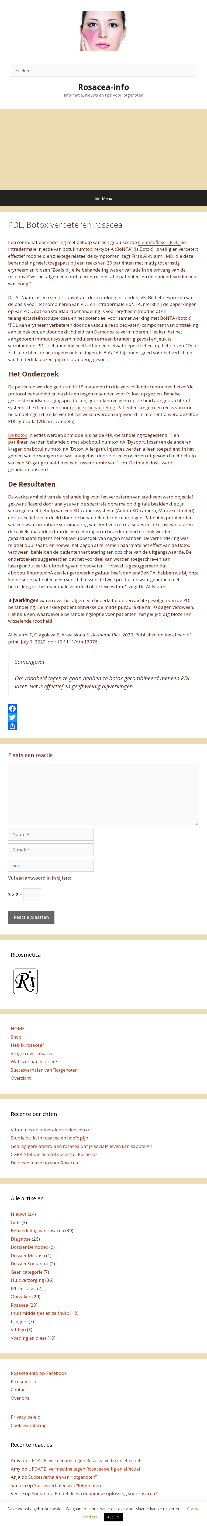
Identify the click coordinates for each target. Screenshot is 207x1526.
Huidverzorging (27, 1280)
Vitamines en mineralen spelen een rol (51, 1130)
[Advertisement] (103, 149)
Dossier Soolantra (30, 1263)
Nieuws (19, 1214)
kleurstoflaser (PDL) (159, 242)
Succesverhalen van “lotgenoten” (45, 1070)
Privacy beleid (26, 1417)
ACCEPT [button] (113, 1517)
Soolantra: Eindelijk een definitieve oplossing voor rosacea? (94, 1493)
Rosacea (19, 1305)
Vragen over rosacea (32, 1053)
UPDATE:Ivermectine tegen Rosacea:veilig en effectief (84, 1460)
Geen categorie (27, 1272)
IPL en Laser (23, 1288)
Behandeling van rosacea (37, 1230)
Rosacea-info (103, 87)
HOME (18, 1028)
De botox (17, 435)
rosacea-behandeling (92, 407)
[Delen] (103, 726)
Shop (16, 1037)
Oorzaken (21, 1296)
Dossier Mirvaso (28, 1255)
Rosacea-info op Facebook (39, 1373)
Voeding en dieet (28, 1338)
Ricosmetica (23, 1381)
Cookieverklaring (29, 1425)
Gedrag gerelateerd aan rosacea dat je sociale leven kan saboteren (81, 1146)
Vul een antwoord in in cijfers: (39, 878)
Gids (15, 1222)
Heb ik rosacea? (27, 1045)
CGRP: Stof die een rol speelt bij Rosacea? (54, 1154)
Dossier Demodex (29, 1247)
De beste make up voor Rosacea (44, 1163)
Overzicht (21, 1078)
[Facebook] (103, 708)
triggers (19, 1321)
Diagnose (21, 1239)
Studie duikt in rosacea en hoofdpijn (49, 1138)
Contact (19, 1389)
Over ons (20, 1398)
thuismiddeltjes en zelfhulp (40, 1313)
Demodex (104, 332)
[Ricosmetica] (25, 995)
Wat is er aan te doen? (34, 1061)
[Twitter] (103, 717)
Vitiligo (18, 1329)
